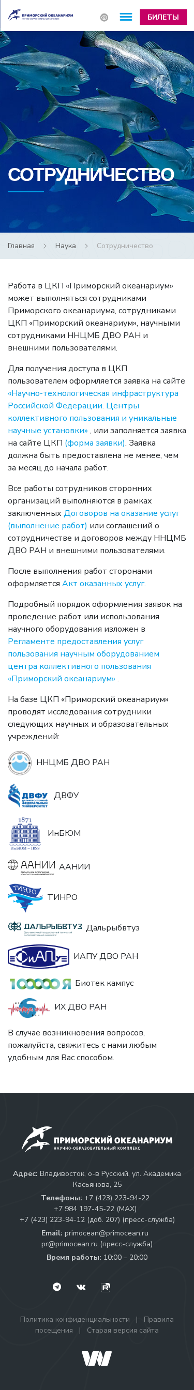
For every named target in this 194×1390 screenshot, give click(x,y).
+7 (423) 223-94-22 (117, 1198)
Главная (21, 246)
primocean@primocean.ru (106, 1233)
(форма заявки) (95, 443)
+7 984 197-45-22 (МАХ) (95, 1209)
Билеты (163, 17)
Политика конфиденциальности (75, 1319)
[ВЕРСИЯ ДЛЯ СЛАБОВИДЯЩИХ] (104, 17)
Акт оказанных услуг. (104, 583)
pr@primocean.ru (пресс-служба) (97, 1244)
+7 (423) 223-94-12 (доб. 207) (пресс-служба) (97, 1220)
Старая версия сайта (123, 1330)
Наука (65, 246)
